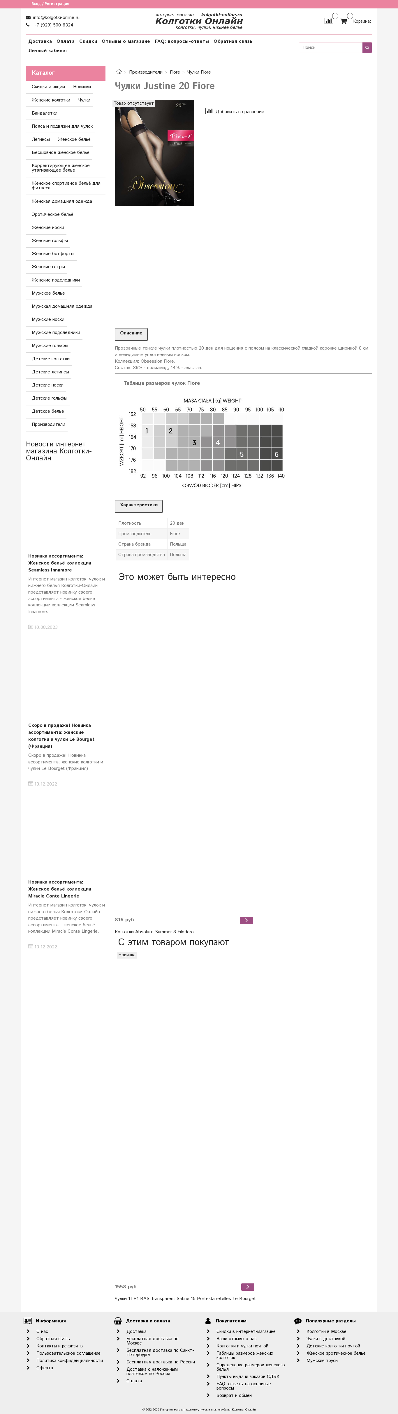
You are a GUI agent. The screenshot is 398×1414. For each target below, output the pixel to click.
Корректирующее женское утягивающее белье (61, 168)
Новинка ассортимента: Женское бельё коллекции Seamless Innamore (59, 563)
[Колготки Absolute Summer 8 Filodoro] (185, 749)
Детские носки (48, 385)
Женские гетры (48, 266)
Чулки (84, 100)
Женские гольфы (50, 240)
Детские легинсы (50, 372)
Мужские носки (48, 319)
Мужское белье (48, 293)
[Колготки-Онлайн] (199, 19)
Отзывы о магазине (126, 41)
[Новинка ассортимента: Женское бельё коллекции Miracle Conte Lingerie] (65, 832)
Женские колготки (51, 100)
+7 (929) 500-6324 (52, 25)
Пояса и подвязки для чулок (62, 126)
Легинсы (41, 139)
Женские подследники (56, 280)
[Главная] (119, 72)
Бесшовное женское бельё (60, 152)
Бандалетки (44, 113)
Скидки (88, 41)
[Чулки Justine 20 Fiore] (154, 152)
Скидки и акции (48, 86)
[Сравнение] (328, 21)
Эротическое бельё (52, 214)
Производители (146, 72)
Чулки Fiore (199, 72)
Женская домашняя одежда (62, 201)
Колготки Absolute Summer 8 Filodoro (154, 932)
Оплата (66, 41)
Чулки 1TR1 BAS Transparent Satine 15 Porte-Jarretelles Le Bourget (185, 1298)
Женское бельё (74, 139)
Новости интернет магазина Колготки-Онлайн (59, 451)
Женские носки (48, 227)
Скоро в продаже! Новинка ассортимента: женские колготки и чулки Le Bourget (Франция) (61, 736)
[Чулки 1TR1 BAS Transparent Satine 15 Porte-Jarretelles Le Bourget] (185, 1115)
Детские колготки (51, 359)
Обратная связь (233, 41)
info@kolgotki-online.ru (56, 17)
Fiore (175, 72)
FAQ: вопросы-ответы (182, 41)
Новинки (82, 86)
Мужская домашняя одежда (62, 306)
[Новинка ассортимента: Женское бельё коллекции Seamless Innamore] (65, 506)
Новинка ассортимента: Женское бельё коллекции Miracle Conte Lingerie (59, 889)
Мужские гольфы (50, 345)
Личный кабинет (48, 50)
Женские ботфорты (53, 253)
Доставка (40, 41)
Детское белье (48, 411)
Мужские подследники (56, 332)
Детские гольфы (49, 398)
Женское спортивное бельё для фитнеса (66, 185)
